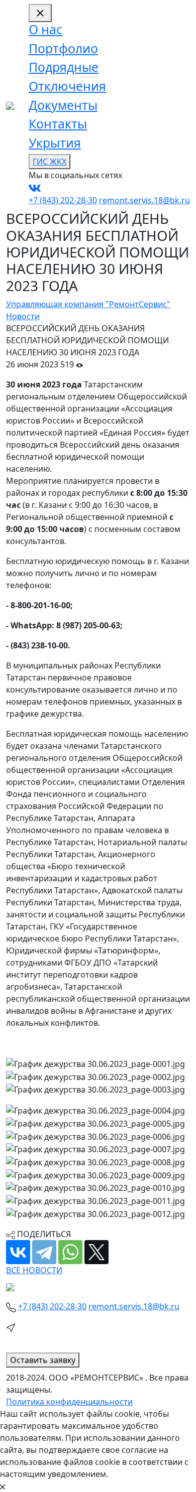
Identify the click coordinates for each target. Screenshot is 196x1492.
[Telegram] (44, 1252)
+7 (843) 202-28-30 (63, 200)
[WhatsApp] (70, 1252)
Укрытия (55, 142)
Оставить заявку (42, 1360)
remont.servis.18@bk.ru (144, 200)
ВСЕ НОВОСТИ (34, 1270)
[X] (96, 1252)
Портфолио (63, 48)
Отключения (67, 86)
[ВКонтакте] (18, 1252)
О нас (45, 29)
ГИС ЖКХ (49, 161)
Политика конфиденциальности (69, 1401)
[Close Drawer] (40, 13)
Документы (63, 105)
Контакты (58, 123)
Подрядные (64, 67)
